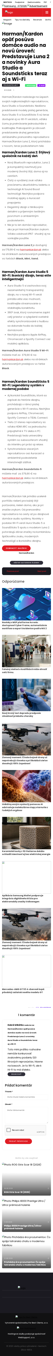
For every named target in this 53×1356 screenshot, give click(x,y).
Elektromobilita (34, 2)
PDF (45, 2)
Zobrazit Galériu (16, 548)
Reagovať (16, 1074)
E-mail (42, 85)
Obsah (8, 1104)
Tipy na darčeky (22, 19)
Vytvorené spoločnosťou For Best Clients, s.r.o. (26, 1322)
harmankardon (11, 359)
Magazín (7, 19)
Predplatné (19, 2)
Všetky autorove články (26, 563)
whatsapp (31, 85)
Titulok (9, 1091)
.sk (21, 359)
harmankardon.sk (30, 249)
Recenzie (37, 19)
